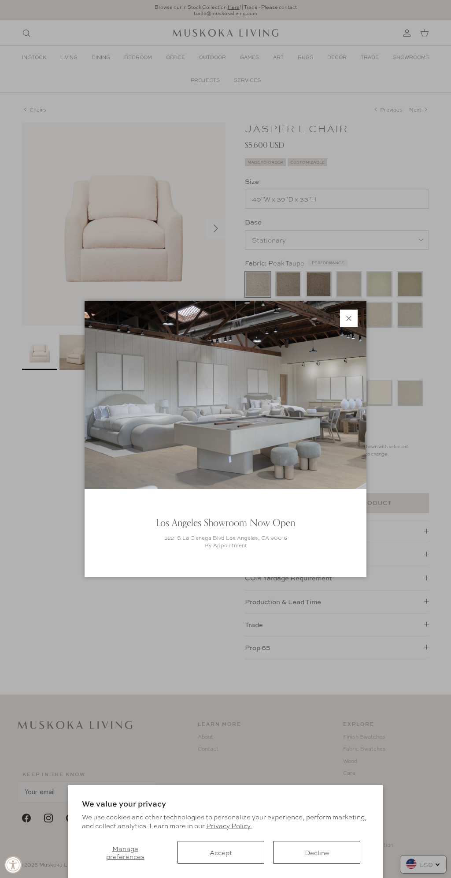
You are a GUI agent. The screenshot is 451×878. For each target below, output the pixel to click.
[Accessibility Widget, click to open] (13, 865)
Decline (317, 852)
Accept (221, 852)
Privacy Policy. (229, 825)
